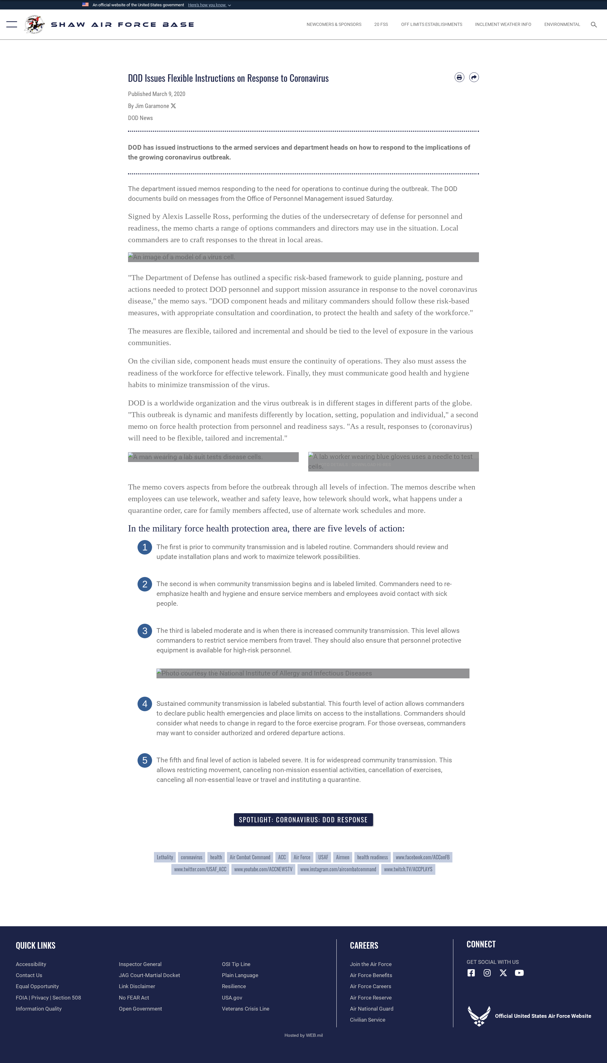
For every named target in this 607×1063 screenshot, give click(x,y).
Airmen (342, 857)
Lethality (165, 857)
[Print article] (459, 77)
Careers (364, 945)
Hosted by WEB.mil (304, 1035)
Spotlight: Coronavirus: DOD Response (303, 819)
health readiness (372, 857)
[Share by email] (474, 77)
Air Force (302, 857)
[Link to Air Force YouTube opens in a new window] (519, 972)
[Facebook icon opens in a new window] (471, 972)
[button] (210, 5)
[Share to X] (173, 106)
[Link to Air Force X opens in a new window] (503, 972)
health (216, 857)
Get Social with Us (493, 962)
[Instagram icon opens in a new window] (487, 972)
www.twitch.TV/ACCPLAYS (408, 869)
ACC (282, 857)
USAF (323, 857)
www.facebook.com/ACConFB (423, 857)
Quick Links (35, 945)
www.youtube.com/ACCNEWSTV (263, 869)
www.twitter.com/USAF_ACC (200, 869)
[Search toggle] (594, 24)
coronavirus (191, 857)
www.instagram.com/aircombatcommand (338, 869)
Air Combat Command (250, 857)
